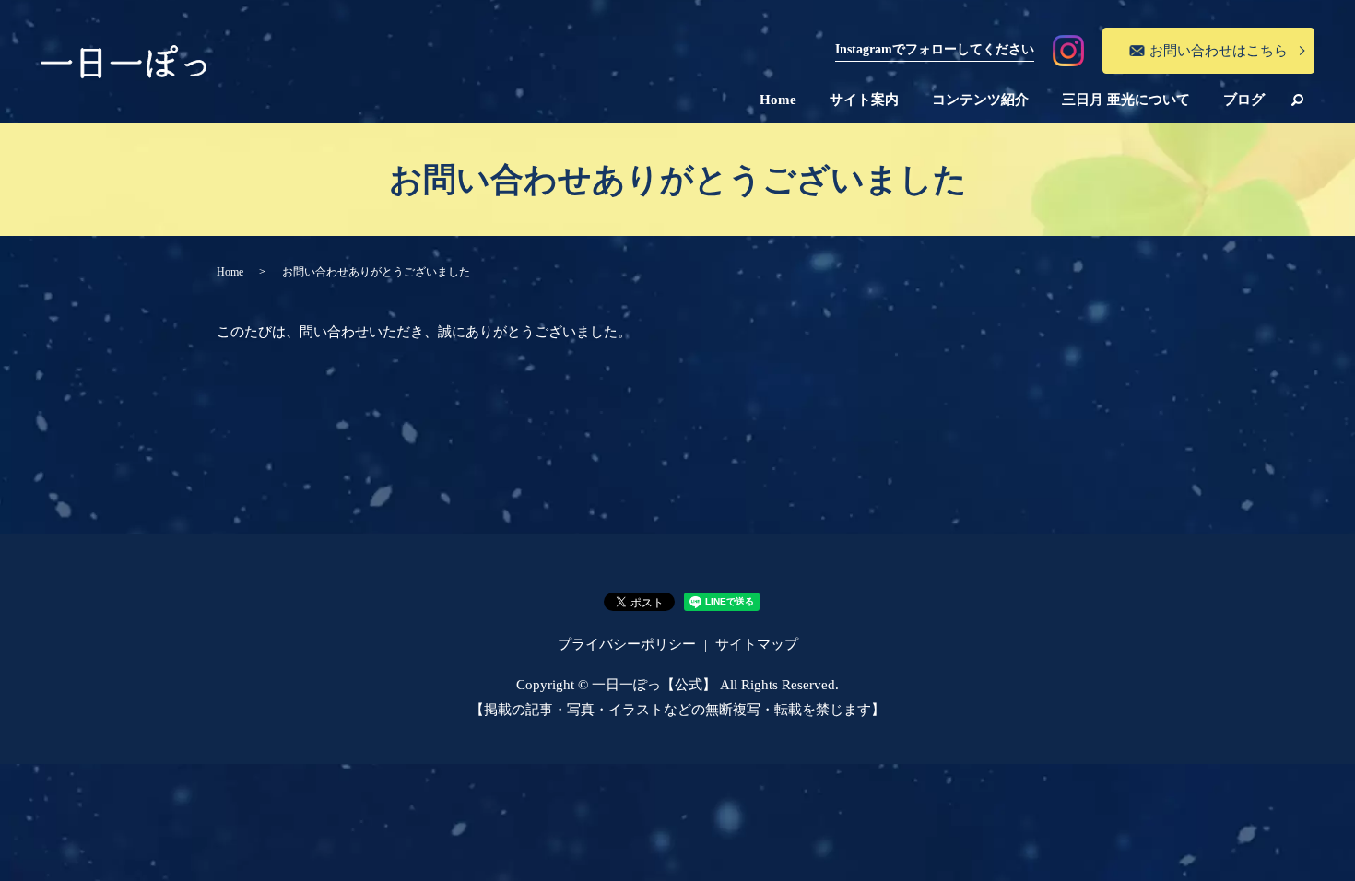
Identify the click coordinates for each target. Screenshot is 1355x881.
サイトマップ (756, 644)
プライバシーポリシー (627, 644)
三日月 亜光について (1126, 99)
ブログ (1244, 99)
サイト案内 (864, 99)
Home (778, 99)
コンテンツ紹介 (980, 99)
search (1297, 99)
